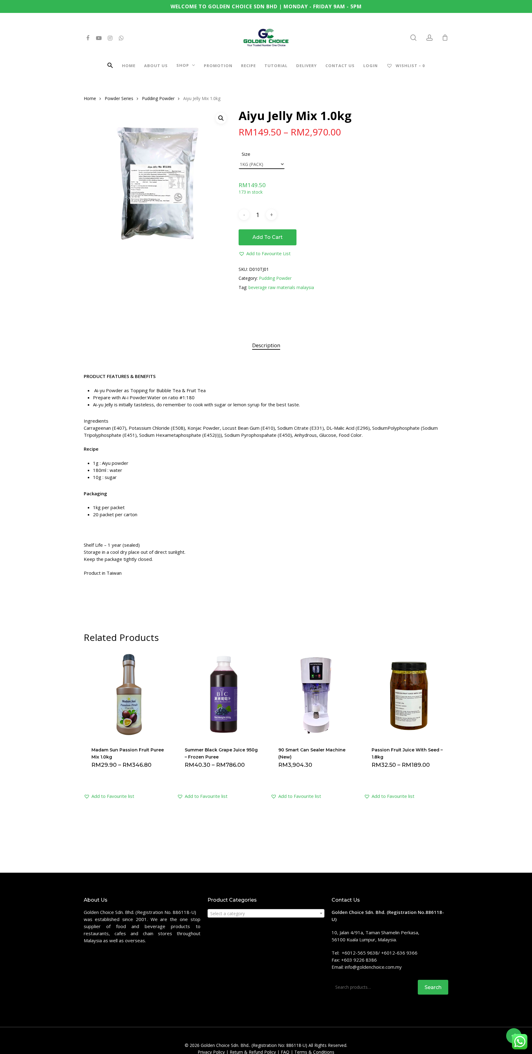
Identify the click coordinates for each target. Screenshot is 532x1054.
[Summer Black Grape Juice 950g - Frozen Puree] (221, 694)
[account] (429, 37)
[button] (265, 253)
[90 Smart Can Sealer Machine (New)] (315, 694)
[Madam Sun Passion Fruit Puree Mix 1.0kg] (128, 694)
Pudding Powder (158, 98)
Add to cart (267, 237)
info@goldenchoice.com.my (373, 967)
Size (246, 154)
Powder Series (119, 98)
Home (90, 98)
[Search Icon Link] (110, 66)
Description (266, 345)
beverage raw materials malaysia (281, 287)
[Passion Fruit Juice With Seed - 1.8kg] (408, 694)
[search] (413, 37)
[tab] (266, 345)
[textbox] (266, 913)
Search (433, 987)
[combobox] (266, 913)
